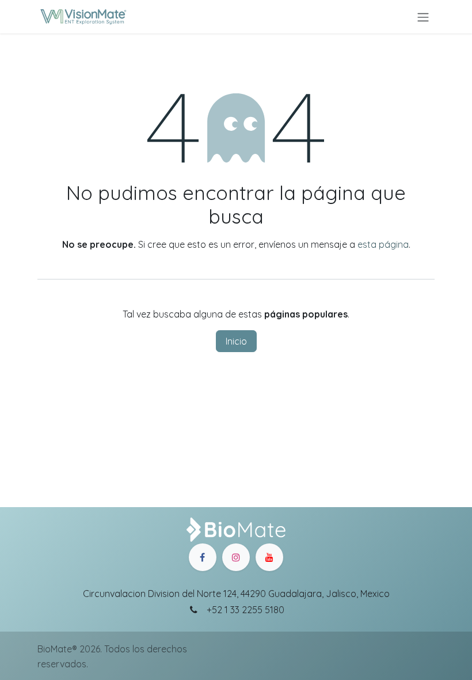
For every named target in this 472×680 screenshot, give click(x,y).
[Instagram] (236, 557)
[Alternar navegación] (423, 17)
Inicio (236, 341)
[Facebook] (202, 557)
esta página (383, 244)
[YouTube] (269, 557)
